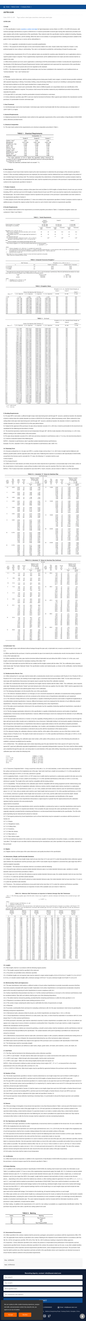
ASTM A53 (11, 1260)
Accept (10, 1315)
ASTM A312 (11, 1265)
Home (8, 7)
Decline (25, 1315)
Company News (25, 7)
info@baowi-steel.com (53, 1273)
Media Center (15, 7)
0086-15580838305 (46, 1307)
